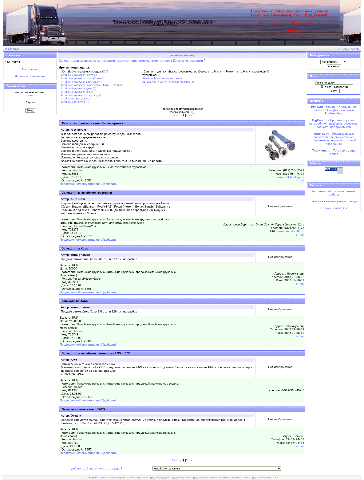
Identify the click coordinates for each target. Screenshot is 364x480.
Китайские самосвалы (73, 98)
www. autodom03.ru (291, 231)
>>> (189, 115)
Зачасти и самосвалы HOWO (83, 409)
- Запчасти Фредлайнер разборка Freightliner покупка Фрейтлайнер (334, 110)
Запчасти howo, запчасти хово (160, 78)
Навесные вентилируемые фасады (333, 201)
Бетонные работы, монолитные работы (334, 192)
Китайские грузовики (188, 60)
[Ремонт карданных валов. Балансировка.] (280, 160)
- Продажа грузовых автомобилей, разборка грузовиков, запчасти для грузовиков (333, 123)
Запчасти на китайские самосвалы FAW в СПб (96, 353)
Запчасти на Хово (75, 248)
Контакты (13, 61)
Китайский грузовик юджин (76, 88)
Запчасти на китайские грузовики (87, 192)
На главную (12, 49)
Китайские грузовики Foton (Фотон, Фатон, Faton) (89, 85)
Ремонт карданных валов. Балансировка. (93, 123)
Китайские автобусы (72, 102)
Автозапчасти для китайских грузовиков (166, 81)
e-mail (300, 180)
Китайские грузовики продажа (82, 71)
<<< (175, 115)
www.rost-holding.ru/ (290, 177)
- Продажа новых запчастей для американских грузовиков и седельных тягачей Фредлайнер (334, 138)
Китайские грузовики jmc (75, 91)
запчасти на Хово (75, 301)
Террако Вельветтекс (333, 208)
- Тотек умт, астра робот (334, 152)
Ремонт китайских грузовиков (246, 71)
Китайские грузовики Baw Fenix (79, 81)
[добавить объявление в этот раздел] (96, 468)
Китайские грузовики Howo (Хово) (80, 78)
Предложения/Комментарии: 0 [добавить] (88, 183)
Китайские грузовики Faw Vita (78, 75)
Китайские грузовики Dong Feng (79, 95)
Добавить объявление (30, 76)
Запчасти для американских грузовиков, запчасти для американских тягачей (115, 60)
